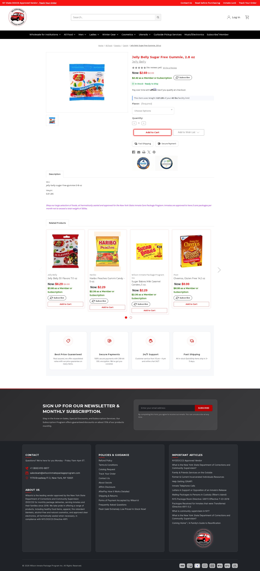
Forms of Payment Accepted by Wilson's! (119, 500)
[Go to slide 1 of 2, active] (126, 317)
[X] (148, 152)
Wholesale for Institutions (43, 34)
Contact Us (186, 3)
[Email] (138, 152)
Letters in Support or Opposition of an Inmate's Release (199, 490)
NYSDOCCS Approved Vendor (187, 460)
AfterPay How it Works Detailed (114, 491)
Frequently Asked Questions (112, 504)
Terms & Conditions (108, 465)
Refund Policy (105, 460)
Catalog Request (107, 469)
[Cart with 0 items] (247, 17)
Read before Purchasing (207, 3)
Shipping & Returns (108, 495)
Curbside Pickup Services (168, 34)
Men (81, 34)
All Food (68, 34)
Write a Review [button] (170, 68)
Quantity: (137, 118)
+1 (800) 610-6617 (39, 468)
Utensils (143, 34)
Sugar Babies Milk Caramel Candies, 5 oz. (146, 283)
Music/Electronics (194, 34)
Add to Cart (65, 304)
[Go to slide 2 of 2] (131, 317)
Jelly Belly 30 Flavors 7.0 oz (62, 278)
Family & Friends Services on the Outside (192, 472)
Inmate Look (229, 3)
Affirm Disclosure (107, 487)
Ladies (92, 34)
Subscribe (203, 408)
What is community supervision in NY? (190, 511)
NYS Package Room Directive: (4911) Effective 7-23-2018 (200, 499)
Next (217, 269)
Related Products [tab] (57, 223)
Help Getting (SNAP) (182, 481)
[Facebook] (133, 152)
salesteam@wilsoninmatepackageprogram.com (55, 472)
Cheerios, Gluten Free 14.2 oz (189, 278)
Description (54, 174)
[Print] (143, 152)
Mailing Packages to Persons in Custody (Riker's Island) (199, 494)
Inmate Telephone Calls (183, 485)
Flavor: (142, 103)
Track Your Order (48, 3)
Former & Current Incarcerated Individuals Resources (198, 477)
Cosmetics (127, 34)
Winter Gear (109, 34)
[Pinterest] (154, 152)
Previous (39, 269)
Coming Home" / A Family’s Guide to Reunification (196, 523)
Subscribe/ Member (218, 34)
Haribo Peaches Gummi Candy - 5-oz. (107, 280)
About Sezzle (105, 482)
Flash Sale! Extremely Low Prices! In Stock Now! (122, 509)
